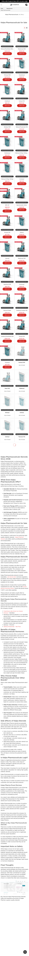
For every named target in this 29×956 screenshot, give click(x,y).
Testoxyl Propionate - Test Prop (12, 720)
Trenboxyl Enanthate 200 (7, 336)
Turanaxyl (7, 362)
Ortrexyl (22, 485)
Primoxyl (7, 509)
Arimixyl (22, 412)
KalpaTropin (7, 485)
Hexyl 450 (7, 388)
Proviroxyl (21, 284)
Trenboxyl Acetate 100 (21, 310)
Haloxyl (22, 232)
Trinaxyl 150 (22, 336)
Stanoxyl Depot (7, 310)
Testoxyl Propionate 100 (22, 127)
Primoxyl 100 (7, 75)
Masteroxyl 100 (21, 258)
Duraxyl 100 (7, 232)
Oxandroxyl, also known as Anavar (13, 705)
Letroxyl (7, 258)
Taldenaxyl (21, 388)
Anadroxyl (7, 101)
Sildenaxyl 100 (21, 509)
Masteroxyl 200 (22, 49)
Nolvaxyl (7, 412)
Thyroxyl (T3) (21, 436)
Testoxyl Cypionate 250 (22, 461)
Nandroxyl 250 (7, 284)
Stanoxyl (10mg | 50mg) (7, 179)
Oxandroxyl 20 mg (7, 461)
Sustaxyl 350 (22, 362)
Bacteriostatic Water (22, 205)
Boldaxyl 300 (7, 127)
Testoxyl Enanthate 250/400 (8, 49)
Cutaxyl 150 (22, 101)
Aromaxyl (21, 179)
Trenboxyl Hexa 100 (22, 533)
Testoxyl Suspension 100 (7, 533)
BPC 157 (7, 205)
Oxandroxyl (22, 75)
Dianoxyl (6, 706)
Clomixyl (7, 436)
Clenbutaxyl (7, 153)
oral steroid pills (11, 671)
